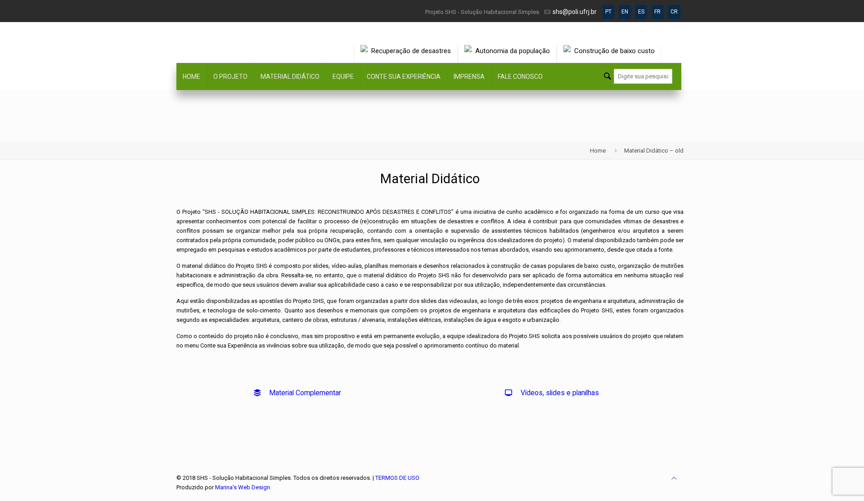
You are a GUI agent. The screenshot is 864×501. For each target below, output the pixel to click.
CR (674, 12)
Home (598, 150)
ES (641, 12)
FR (657, 12)
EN (624, 12)
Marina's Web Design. (243, 487)
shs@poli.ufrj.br (575, 11)
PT (608, 12)
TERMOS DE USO (397, 477)
